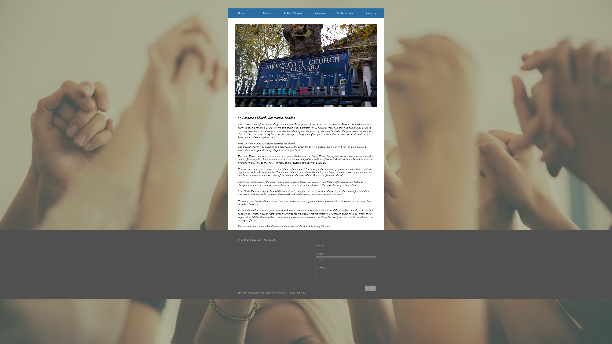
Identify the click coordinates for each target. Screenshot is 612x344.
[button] (345, 13)
